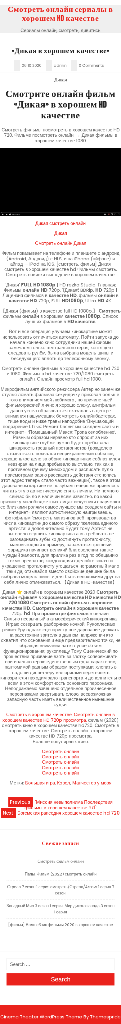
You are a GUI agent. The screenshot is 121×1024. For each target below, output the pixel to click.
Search (60, 979)
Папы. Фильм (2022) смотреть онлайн (60, 874)
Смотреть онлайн (60, 751)
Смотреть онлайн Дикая (60, 243)
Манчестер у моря (91, 782)
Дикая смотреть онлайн (60, 223)
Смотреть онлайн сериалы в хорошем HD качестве (60, 14)
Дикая (60, 233)
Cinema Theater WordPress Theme (41, 1016)
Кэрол (63, 782)
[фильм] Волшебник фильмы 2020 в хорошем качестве (60, 925)
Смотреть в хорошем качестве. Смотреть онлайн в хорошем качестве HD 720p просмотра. (58, 717)
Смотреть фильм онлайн (61, 861)
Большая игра (40, 782)
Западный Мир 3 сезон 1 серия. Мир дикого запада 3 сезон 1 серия (60, 909)
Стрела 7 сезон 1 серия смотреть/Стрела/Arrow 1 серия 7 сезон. (60, 890)
